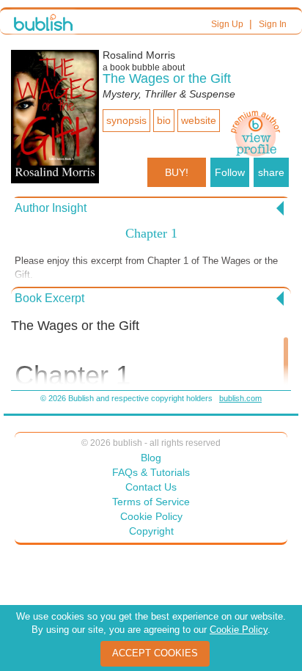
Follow (230, 172)
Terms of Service (151, 501)
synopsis (126, 120)
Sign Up (227, 24)
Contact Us (151, 487)
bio (164, 120)
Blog (151, 457)
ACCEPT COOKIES (155, 653)
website (198, 120)
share (271, 172)
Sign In (273, 24)
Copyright (151, 531)
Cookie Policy (151, 516)
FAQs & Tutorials (151, 472)
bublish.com (240, 398)
